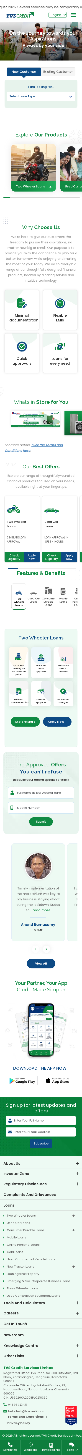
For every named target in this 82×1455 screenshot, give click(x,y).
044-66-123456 (18, 1404)
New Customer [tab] (24, 71)
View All (41, 963)
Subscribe (41, 1143)
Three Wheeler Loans (22, 1288)
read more (41, 910)
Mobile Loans (16, 1237)
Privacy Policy (18, 1423)
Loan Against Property (23, 1274)
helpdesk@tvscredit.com (26, 1411)
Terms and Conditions (25, 1416)
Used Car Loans (18, 1223)
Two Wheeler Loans (30, 186)
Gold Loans (15, 1252)
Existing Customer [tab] (58, 71)
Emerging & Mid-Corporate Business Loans (38, 1281)
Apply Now (32, 557)
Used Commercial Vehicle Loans (31, 1259)
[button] (46, 949)
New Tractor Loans (20, 1266)
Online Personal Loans (23, 1245)
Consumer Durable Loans (25, 1230)
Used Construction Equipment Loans (33, 1295)
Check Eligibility (14, 557)
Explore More (25, 722)
